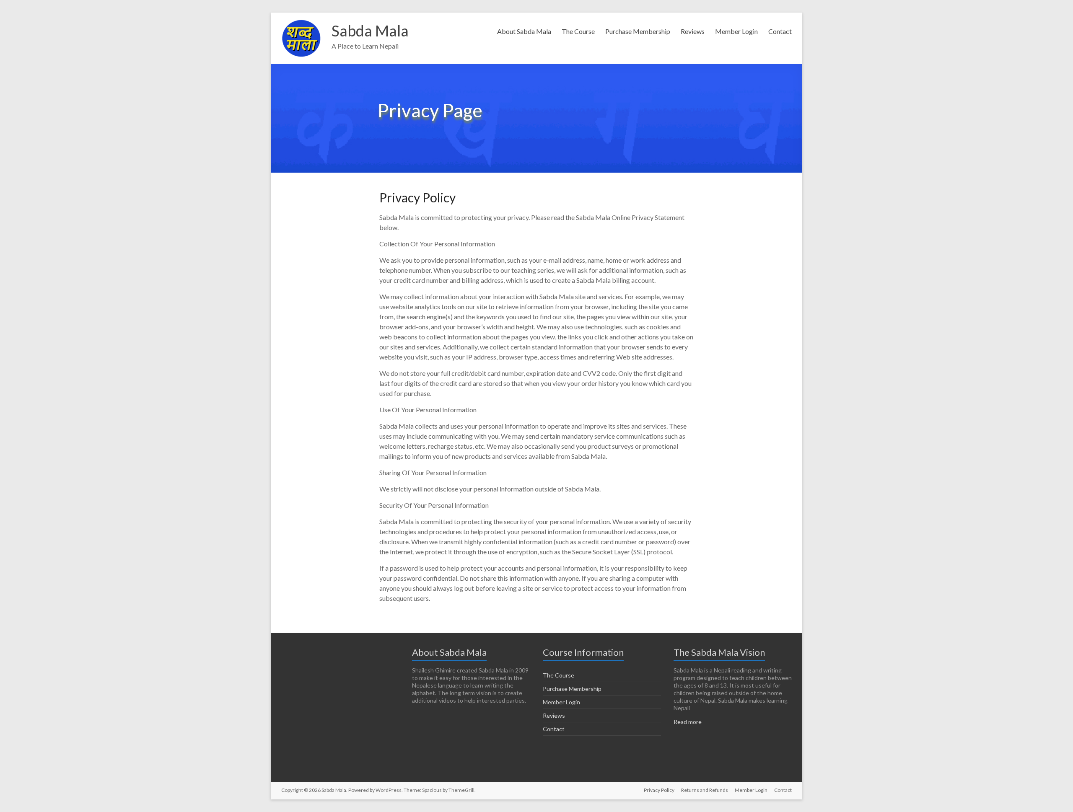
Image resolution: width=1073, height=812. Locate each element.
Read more (688, 721)
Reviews (693, 31)
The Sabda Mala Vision (719, 652)
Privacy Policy (659, 790)
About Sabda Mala (524, 31)
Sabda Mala (370, 30)
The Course (578, 31)
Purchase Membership (637, 31)
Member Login (736, 31)
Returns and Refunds (704, 790)
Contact (780, 31)
